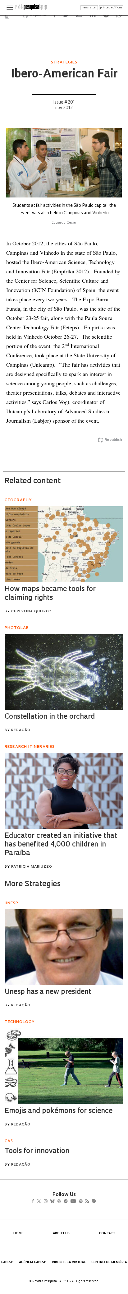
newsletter (89, 7)
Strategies (64, 62)
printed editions (111, 7)
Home (18, 1233)
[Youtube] (87, 1202)
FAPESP (7, 1262)
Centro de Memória (109, 1262)
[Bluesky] (59, 1202)
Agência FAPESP (32, 1262)
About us (61, 1233)
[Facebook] (34, 1202)
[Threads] (68, 1202)
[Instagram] (50, 1202)
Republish (113, 440)
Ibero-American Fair (64, 74)
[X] (41, 1202)
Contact (107, 1233)
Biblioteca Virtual (69, 1262)
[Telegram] (77, 1202)
